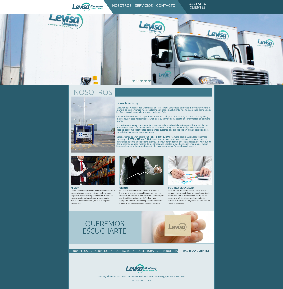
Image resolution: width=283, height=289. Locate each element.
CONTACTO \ (125, 250)
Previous (3, 50)
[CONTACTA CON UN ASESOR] (178, 227)
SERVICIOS (144, 5)
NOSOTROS (121, 5)
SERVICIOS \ (103, 250)
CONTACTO (165, 5)
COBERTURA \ (148, 250)
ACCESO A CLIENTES (197, 5)
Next (279, 50)
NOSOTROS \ (82, 250)
